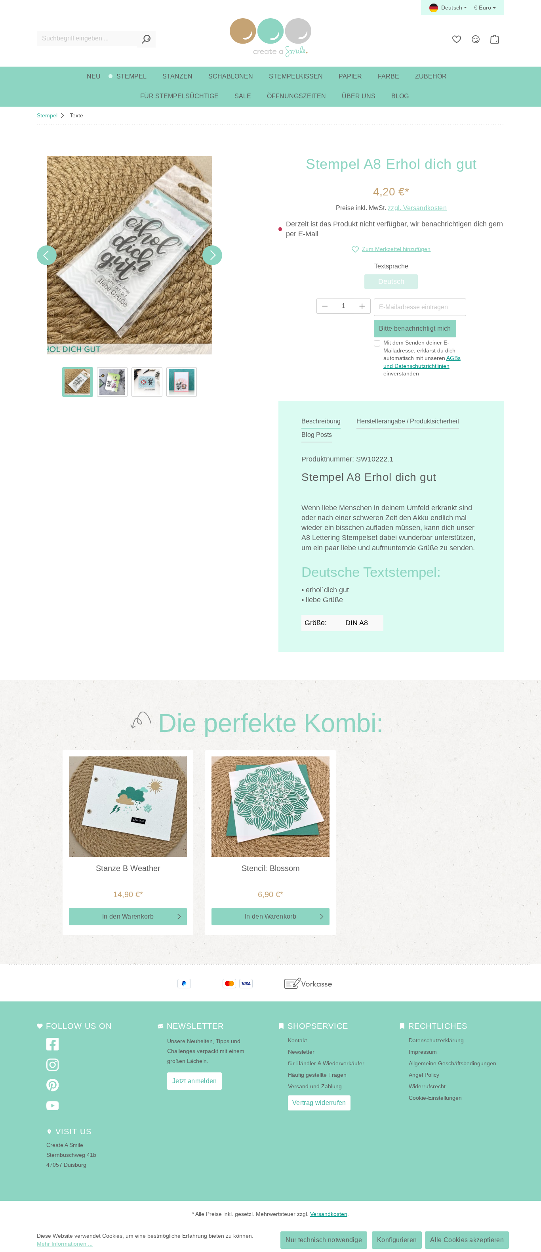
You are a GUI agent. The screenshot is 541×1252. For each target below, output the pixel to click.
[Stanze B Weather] (128, 806)
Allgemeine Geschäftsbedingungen (452, 1063)
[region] (129, 276)
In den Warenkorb (128, 916)
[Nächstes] (212, 255)
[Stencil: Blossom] (270, 806)
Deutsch (398, 281)
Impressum (423, 1052)
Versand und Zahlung (315, 1086)
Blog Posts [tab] (316, 434)
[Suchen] (146, 39)
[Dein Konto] (475, 39)
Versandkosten (328, 1214)
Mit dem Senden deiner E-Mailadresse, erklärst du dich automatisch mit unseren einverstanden (422, 358)
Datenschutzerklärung (436, 1040)
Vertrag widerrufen (319, 1102)
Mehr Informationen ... (65, 1244)
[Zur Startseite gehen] (270, 37)
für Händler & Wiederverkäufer (326, 1063)
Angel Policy (424, 1075)
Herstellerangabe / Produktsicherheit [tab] (407, 421)
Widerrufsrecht (427, 1086)
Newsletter (301, 1052)
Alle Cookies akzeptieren (467, 1240)
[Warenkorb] (494, 39)
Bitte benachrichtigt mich (415, 328)
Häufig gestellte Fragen (317, 1075)
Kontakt (297, 1040)
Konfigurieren (397, 1240)
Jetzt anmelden (194, 1081)
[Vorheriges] (47, 255)
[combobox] (87, 38)
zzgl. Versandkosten (417, 208)
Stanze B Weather (128, 868)
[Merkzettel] (456, 39)
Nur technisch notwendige (324, 1240)
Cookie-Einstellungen (435, 1098)
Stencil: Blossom (271, 868)
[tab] (321, 422)
